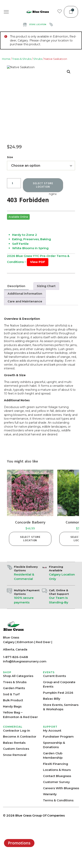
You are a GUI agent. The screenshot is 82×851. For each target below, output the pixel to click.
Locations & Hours (57, 770)
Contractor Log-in (16, 730)
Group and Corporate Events (59, 684)
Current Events (54, 676)
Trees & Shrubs (21, 58)
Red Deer (43, 642)
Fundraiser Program (58, 736)
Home (6, 58)
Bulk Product (13, 700)
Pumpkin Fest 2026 (58, 693)
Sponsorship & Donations (54, 745)
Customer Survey (56, 782)
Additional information (25, 293)
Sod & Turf (11, 694)
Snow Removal (14, 755)
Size (10, 157)
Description (16, 286)
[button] (6, 12)
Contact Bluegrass (57, 776)
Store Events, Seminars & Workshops (60, 707)
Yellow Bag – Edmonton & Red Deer (20, 714)
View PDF (37, 262)
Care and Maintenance (25, 301)
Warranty (50, 794)
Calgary (9, 642)
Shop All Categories (18, 676)
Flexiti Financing (55, 764)
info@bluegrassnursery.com (24, 661)
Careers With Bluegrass (61, 788)
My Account (52, 730)
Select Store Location (30, 538)
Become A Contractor (19, 736)
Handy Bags (12, 706)
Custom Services (16, 749)
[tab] (16, 286)
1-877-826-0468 (15, 657)
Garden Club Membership (52, 755)
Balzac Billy (51, 698)
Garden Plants (14, 688)
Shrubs (37, 58)
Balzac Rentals (14, 743)
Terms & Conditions (58, 800)
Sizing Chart (46, 286)
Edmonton (25, 642)
